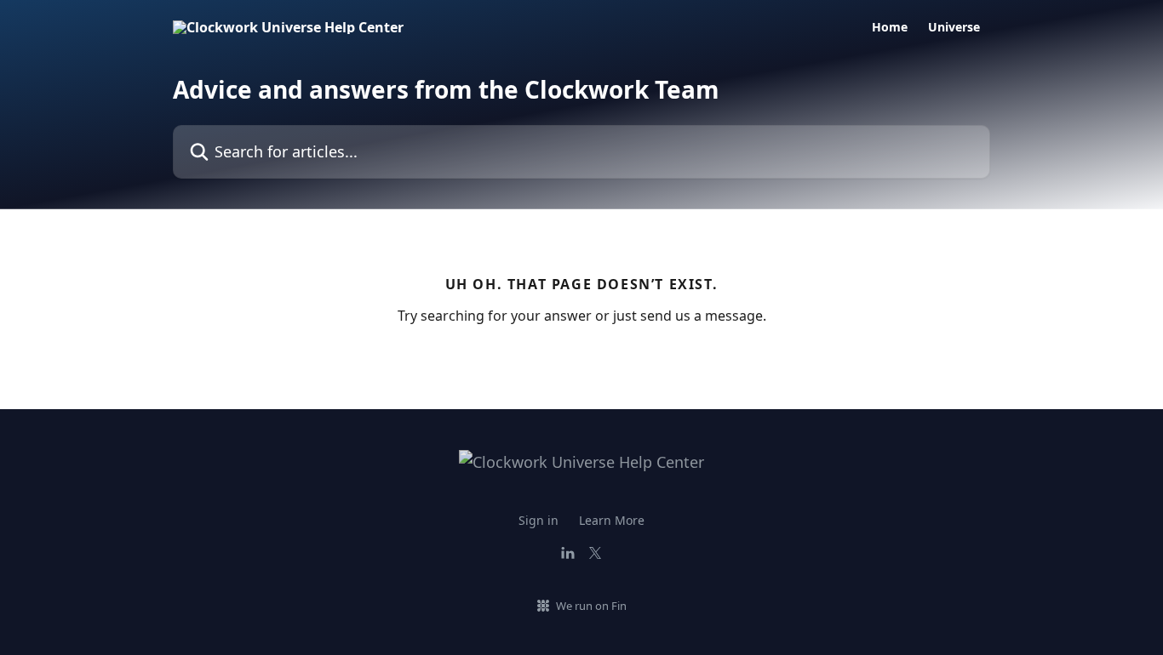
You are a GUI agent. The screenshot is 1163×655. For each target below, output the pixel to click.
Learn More (612, 520)
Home (890, 27)
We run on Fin (591, 605)
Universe (954, 27)
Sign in (538, 520)
